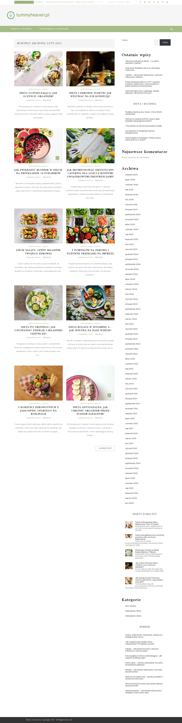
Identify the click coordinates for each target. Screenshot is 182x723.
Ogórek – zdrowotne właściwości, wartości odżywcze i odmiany (61, 2)
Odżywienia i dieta (19, 2)
